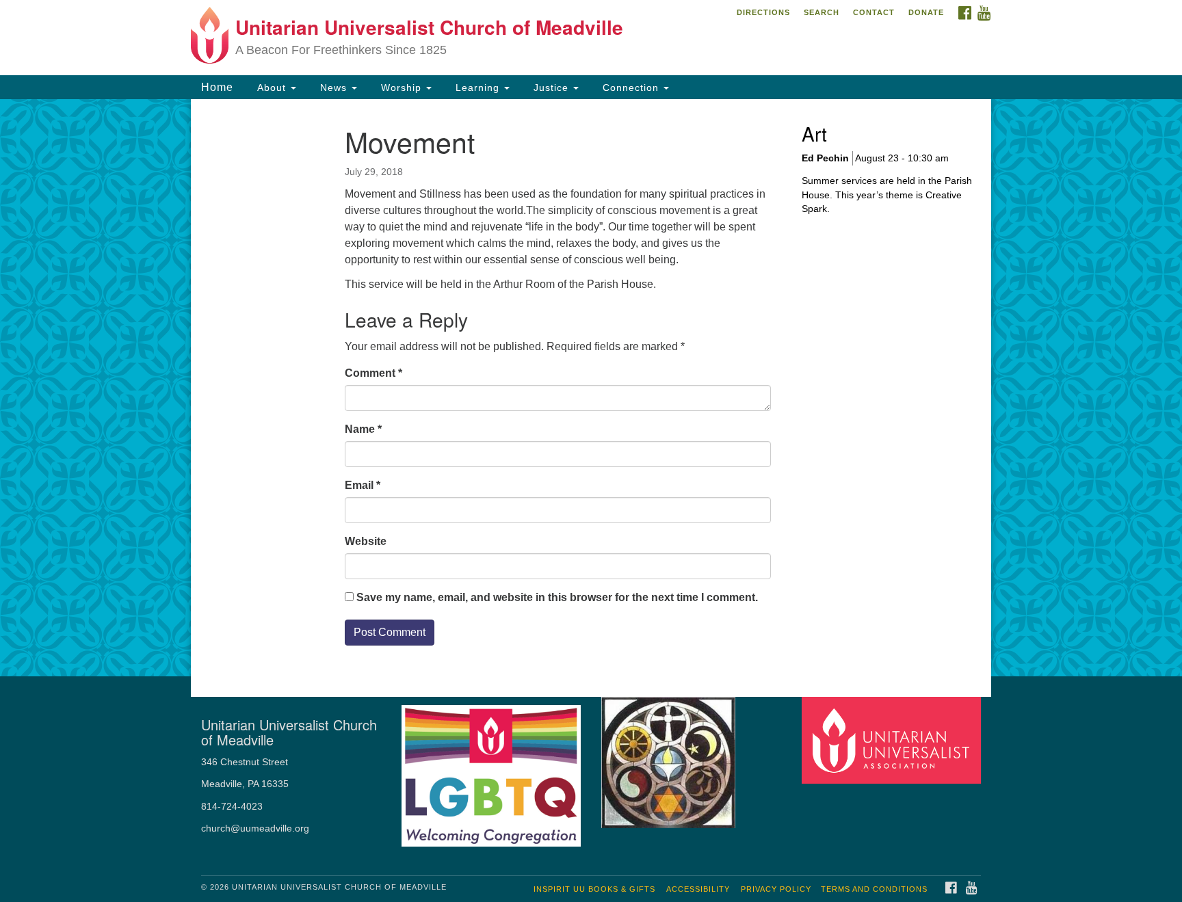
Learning (477, 87)
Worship (401, 87)
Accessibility (698, 889)
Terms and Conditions (874, 889)
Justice (551, 87)
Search (821, 12)
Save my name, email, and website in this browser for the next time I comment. (557, 597)
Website (365, 541)
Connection (630, 87)
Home (217, 87)
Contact (874, 12)
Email (362, 485)
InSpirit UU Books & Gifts (594, 889)
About (271, 87)
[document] (591, 387)
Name (363, 429)
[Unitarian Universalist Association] (893, 739)
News (333, 87)
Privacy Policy (776, 889)
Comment (373, 373)
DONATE (926, 12)
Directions (763, 12)
